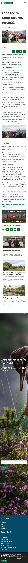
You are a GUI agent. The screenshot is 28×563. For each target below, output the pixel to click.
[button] (13, 51)
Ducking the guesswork (10, 298)
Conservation (6, 225)
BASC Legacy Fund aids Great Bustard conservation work (12, 249)
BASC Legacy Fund (7, 67)
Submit (4, 467)
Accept (4, 560)
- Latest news (6, 27)
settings (19, 558)
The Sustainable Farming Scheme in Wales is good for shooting (14, 273)
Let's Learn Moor (16, 225)
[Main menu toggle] (25, 2)
